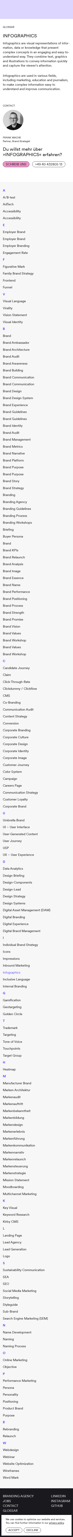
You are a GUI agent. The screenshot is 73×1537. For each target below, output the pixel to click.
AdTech (8, 204)
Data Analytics (13, 868)
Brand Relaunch (14, 557)
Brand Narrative (14, 453)
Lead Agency (12, 1242)
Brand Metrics (13, 446)
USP (6, 848)
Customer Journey (16, 765)
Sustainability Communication (24, 1270)
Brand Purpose (13, 467)
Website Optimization (18, 1464)
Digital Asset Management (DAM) (26, 910)
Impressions (11, 958)
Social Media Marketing (19, 1291)
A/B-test (9, 197)
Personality (10, 1394)
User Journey (12, 841)
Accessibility (12, 211)
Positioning (10, 1401)
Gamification (12, 1000)
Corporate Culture (16, 737)
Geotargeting (12, 1007)
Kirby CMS (10, 1221)
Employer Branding (16, 246)
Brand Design (12, 391)
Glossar (8, 27)
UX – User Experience (18, 855)
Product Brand (13, 1408)
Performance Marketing (19, 1380)
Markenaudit (12, 1097)
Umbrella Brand (13, 820)
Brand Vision (11, 626)
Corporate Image (15, 758)
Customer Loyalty (15, 799)
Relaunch (9, 1436)
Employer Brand (14, 232)
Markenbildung (13, 1118)
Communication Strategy (20, 792)
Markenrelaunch (14, 1159)
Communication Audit (18, 709)
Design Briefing (13, 875)
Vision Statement (15, 315)
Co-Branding (12, 702)
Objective (10, 1367)
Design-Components (17, 882)
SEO (6, 1284)
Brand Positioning (15, 599)
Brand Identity (13, 425)
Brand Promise (13, 619)
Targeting (9, 1034)
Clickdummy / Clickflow (20, 688)
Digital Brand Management (21, 931)
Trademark (10, 1028)
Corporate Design (15, 744)
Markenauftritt (13, 1104)
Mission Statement (16, 1180)
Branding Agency (15, 502)
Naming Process (14, 1346)
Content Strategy (15, 716)
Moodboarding (13, 1187)
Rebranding (11, 1429)
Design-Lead (12, 889)
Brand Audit (11, 356)
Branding (9, 495)
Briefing (8, 529)
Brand (7, 336)
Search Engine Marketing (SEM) (25, 1318)
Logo (6, 1256)
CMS (6, 695)
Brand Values (12, 633)
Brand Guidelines (15, 412)
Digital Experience (16, 924)
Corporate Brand (14, 806)
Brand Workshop (14, 640)
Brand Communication (18, 377)
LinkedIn (58, 1496)
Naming (8, 1339)
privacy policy (56, 1522)
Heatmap (9, 1069)
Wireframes (11, 1471)
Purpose (9, 1415)
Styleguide (10, 1304)
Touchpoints (11, 1048)
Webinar (9, 1457)
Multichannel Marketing (19, 1194)
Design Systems (14, 903)
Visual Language (14, 301)
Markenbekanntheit (16, 1111)
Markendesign (13, 1125)
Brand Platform (13, 460)
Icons (6, 951)
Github (57, 1506)
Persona (8, 1387)
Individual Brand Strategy (20, 945)
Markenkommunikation (19, 1145)
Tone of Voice (12, 1041)
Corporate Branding (16, 730)
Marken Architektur (16, 1090)
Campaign (10, 779)
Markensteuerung (15, 1166)
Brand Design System (18, 398)
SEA (6, 1277)
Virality (7, 308)
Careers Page (12, 785)
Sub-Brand (10, 1311)
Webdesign (11, 1450)
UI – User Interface (16, 827)
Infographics (11, 972)
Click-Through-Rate (16, 682)
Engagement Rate (15, 253)
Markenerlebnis (14, 1131)
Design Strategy (14, 896)
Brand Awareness (15, 363)
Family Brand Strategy (18, 273)
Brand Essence (13, 578)
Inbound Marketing (16, 965)
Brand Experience (15, 405)
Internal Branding (15, 986)
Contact (10, 1506)
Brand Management (17, 439)
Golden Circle (12, 1014)
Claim (7, 675)
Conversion (11, 723)
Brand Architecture (16, 349)
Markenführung (14, 1138)
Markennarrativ (13, 1152)
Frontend (9, 280)
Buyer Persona (13, 536)
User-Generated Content (20, 834)
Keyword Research (16, 1214)
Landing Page (12, 1235)
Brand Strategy (13, 488)
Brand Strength (13, 612)
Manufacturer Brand (17, 1083)
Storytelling (11, 1297)
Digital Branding (14, 917)
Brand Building (13, 370)
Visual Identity (13, 322)
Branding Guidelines (17, 509)
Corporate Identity (16, 751)
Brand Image (12, 571)
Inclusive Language (16, 979)
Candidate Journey (16, 668)
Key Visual (10, 1208)
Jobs (7, 1501)
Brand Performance (16, 592)
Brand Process (13, 605)
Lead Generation (14, 1249)
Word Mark (11, 1477)
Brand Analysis (13, 564)
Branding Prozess (15, 516)
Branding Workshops (17, 522)
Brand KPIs (10, 550)
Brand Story (11, 481)
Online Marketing (15, 1360)
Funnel (7, 287)
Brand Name (11, 585)
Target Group (12, 1055)
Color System (12, 771)
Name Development (17, 1332)
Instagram (60, 1501)
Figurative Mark (14, 266)
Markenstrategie (14, 1173)
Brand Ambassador (16, 342)
